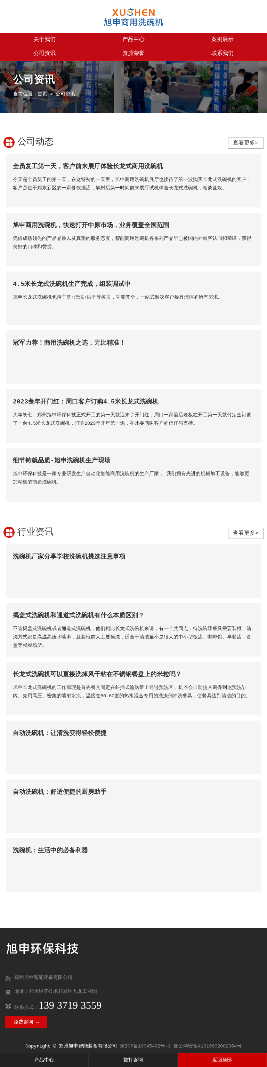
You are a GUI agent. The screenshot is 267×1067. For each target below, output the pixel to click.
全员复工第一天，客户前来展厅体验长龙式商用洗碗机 (88, 166)
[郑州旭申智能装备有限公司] (133, 25)
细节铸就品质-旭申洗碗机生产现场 (62, 460)
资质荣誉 (133, 53)
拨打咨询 (133, 1060)
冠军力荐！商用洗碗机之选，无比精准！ (69, 342)
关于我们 (44, 40)
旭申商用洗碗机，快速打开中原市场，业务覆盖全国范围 (91, 225)
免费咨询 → (26, 1022)
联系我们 (222, 53)
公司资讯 (44, 53)
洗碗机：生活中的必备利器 (50, 850)
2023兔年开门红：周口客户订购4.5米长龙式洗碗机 (86, 401)
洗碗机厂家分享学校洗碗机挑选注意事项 (69, 556)
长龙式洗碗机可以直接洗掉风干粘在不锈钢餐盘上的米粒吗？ (97, 674)
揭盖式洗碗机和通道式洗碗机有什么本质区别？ (78, 615)
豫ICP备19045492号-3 (145, 1046)
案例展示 (222, 40)
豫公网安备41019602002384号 (207, 1046)
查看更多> (246, 143)
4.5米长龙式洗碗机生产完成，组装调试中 (72, 284)
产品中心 (133, 40)
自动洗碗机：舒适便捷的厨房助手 (60, 792)
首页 (42, 94)
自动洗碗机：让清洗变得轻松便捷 (60, 733)
